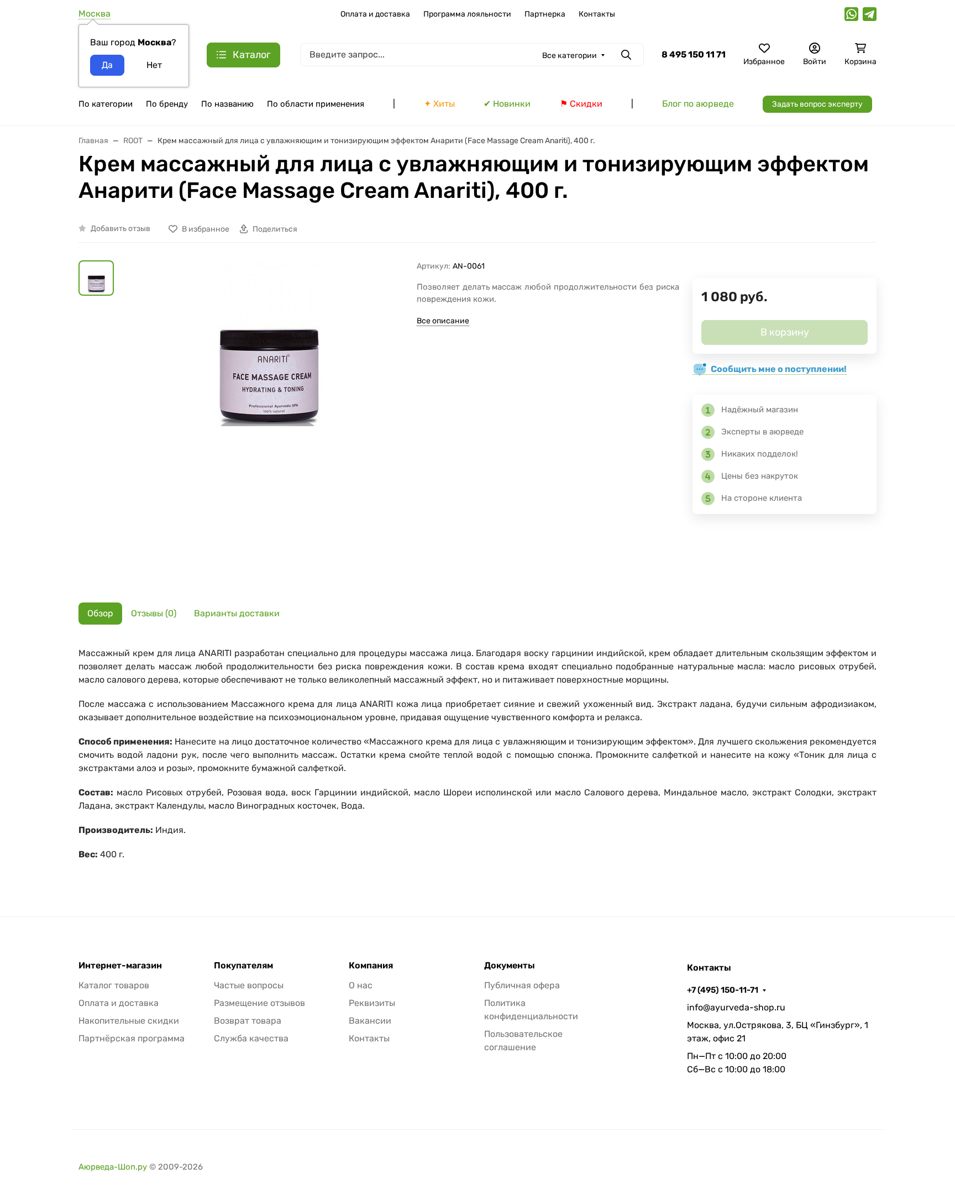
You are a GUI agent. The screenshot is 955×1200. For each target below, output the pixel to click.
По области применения (315, 104)
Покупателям (243, 965)
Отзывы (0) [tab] (153, 613)
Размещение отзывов (259, 1003)
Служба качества (251, 1038)
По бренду (167, 104)
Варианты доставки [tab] (237, 613)
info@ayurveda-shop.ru (736, 1007)
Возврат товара (247, 1020)
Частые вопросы (249, 985)
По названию (227, 104)
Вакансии (370, 1020)
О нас (360, 985)
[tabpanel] (477, 759)
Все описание (443, 321)
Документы (509, 965)
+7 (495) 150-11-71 (722, 990)
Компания (371, 965)
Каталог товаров (113, 985)
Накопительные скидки (128, 1020)
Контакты (597, 14)
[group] (267, 422)
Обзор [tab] (100, 613)
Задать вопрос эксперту (817, 104)
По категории (105, 104)
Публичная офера (522, 985)
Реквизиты (372, 1003)
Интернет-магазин (120, 965)
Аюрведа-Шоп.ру (112, 1167)
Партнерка (544, 14)
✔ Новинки (507, 103)
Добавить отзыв (120, 228)
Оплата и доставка (375, 14)
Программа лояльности (467, 14)
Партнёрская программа (131, 1038)
